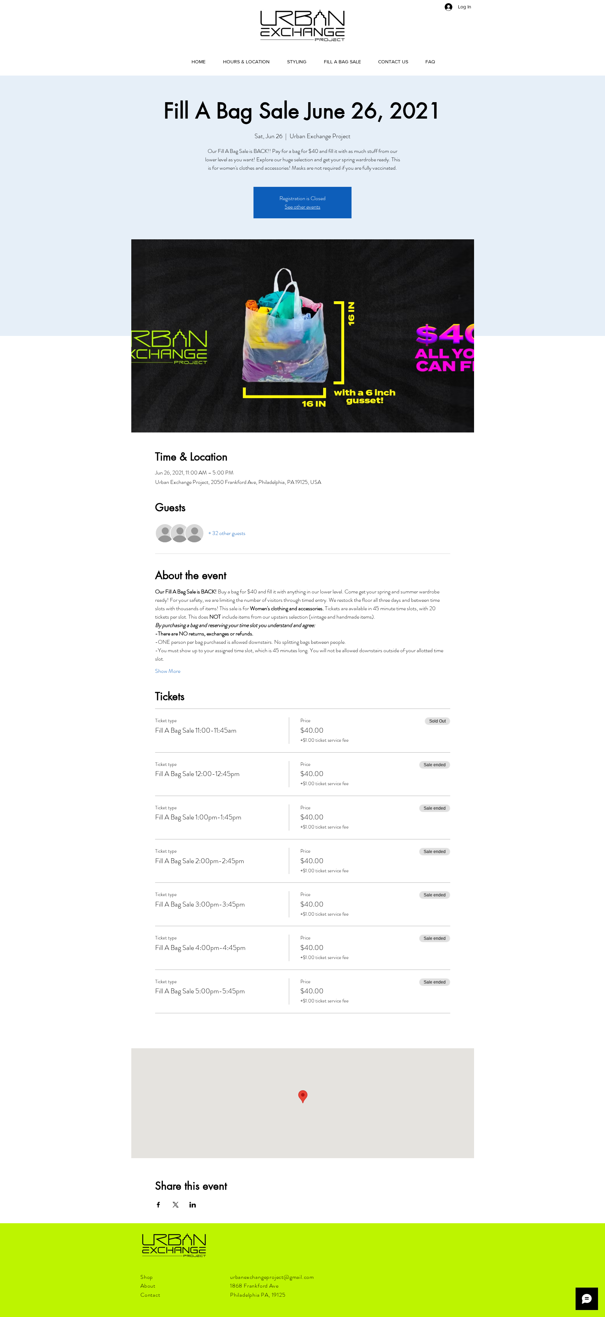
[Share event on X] (175, 1204)
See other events (302, 207)
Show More (167, 671)
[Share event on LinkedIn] (192, 1204)
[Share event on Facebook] (158, 1204)
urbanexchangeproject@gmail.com (272, 1277)
